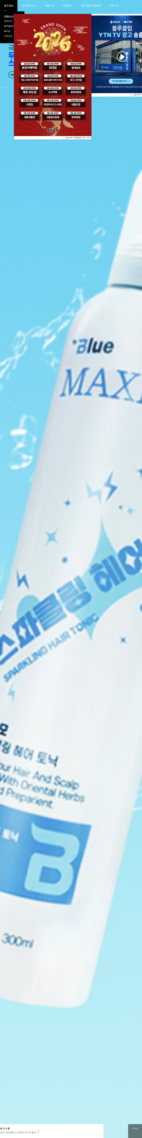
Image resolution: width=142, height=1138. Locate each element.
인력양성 (8, 36)
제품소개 (49, 5)
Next (38, 1132)
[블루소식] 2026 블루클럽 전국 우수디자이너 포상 (23, 1132)
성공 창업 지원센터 (91, 5)
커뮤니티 (114, 5)
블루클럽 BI (9, 26)
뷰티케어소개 (29, 5)
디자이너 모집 (11, 17)
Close (89, 138)
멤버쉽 (7, 31)
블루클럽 (8, 5)
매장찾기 (67, 5)
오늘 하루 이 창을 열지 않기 (76, 138)
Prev (38, 1130)
